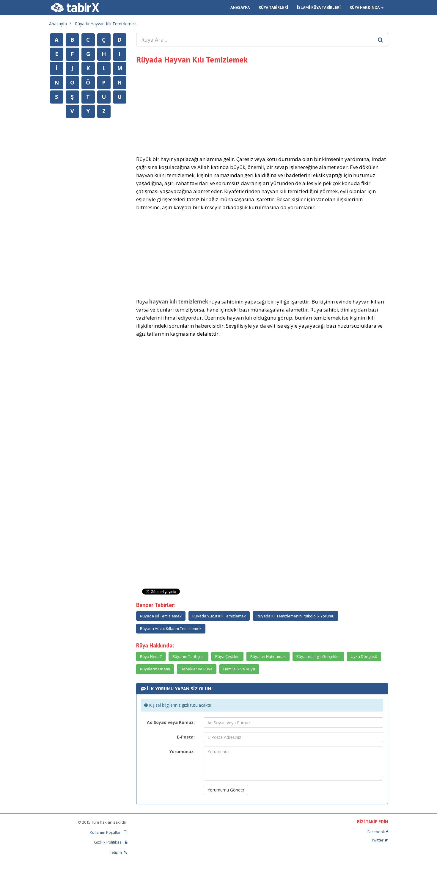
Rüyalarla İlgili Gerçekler (318, 656)
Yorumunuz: (182, 751)
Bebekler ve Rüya (197, 669)
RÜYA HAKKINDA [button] (365, 7)
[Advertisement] (262, 109)
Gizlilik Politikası (108, 842)
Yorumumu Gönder (226, 790)
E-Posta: (186, 737)
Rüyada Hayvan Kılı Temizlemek (105, 23)
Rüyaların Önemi (155, 669)
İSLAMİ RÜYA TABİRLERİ (319, 7)
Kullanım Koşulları (106, 832)
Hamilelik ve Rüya (239, 669)
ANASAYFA (240, 7)
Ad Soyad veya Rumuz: (171, 722)
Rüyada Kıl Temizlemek (161, 616)
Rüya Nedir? (151, 656)
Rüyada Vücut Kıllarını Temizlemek (171, 628)
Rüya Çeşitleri (227, 656)
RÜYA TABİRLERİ (273, 7)
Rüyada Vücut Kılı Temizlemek (219, 616)
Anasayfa (58, 23)
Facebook (376, 831)
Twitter (377, 840)
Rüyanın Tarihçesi (188, 656)
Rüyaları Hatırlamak (268, 656)
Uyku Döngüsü (364, 656)
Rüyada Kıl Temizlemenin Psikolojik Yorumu (295, 616)
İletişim (116, 852)
